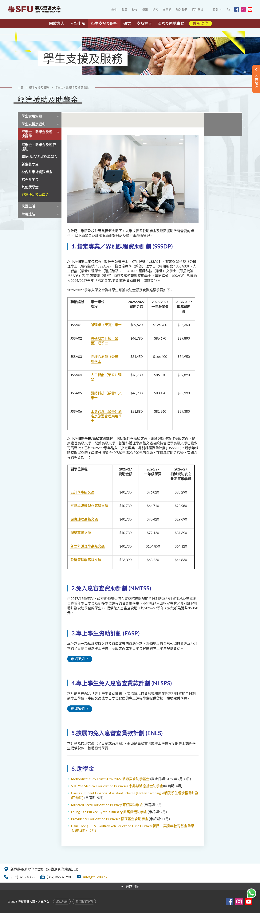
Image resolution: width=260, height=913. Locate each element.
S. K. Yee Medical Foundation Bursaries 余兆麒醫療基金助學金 (117, 786)
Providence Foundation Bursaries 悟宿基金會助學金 (109, 819)
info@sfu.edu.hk (95, 877)
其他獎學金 (30, 187)
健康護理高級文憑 (84, 519)
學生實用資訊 (32, 116)
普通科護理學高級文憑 (87, 546)
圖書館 (167, 9)
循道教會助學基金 (136, 779)
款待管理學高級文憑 (85, 560)
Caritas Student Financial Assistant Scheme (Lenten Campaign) (117, 793)
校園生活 (28, 206)
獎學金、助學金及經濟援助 (72, 87)
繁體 (215, 9)
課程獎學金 (30, 179)
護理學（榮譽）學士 (106, 325)
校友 (135, 9)
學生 (114, 9)
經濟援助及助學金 (35, 195)
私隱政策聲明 (84, 901)
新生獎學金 (30, 164)
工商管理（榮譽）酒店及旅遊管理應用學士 (106, 416)
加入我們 (181, 9)
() (85, 831)
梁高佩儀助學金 (135, 812)
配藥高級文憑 (80, 533)
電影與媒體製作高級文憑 (89, 506)
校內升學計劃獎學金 (37, 172)
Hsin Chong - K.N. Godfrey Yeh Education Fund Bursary (111, 826)
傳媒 (145, 9)
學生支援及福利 (33, 124)
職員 (124, 9)
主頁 (20, 87)
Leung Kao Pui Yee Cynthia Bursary (97, 812)
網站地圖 (62, 901)
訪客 (155, 9)
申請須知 (78, 659)
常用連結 (28, 214)
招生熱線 (197, 9)
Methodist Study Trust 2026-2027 (96, 779)
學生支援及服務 (39, 87)
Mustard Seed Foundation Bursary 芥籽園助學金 (107, 805)
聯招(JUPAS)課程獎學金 (39, 157)
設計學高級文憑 (82, 492)
